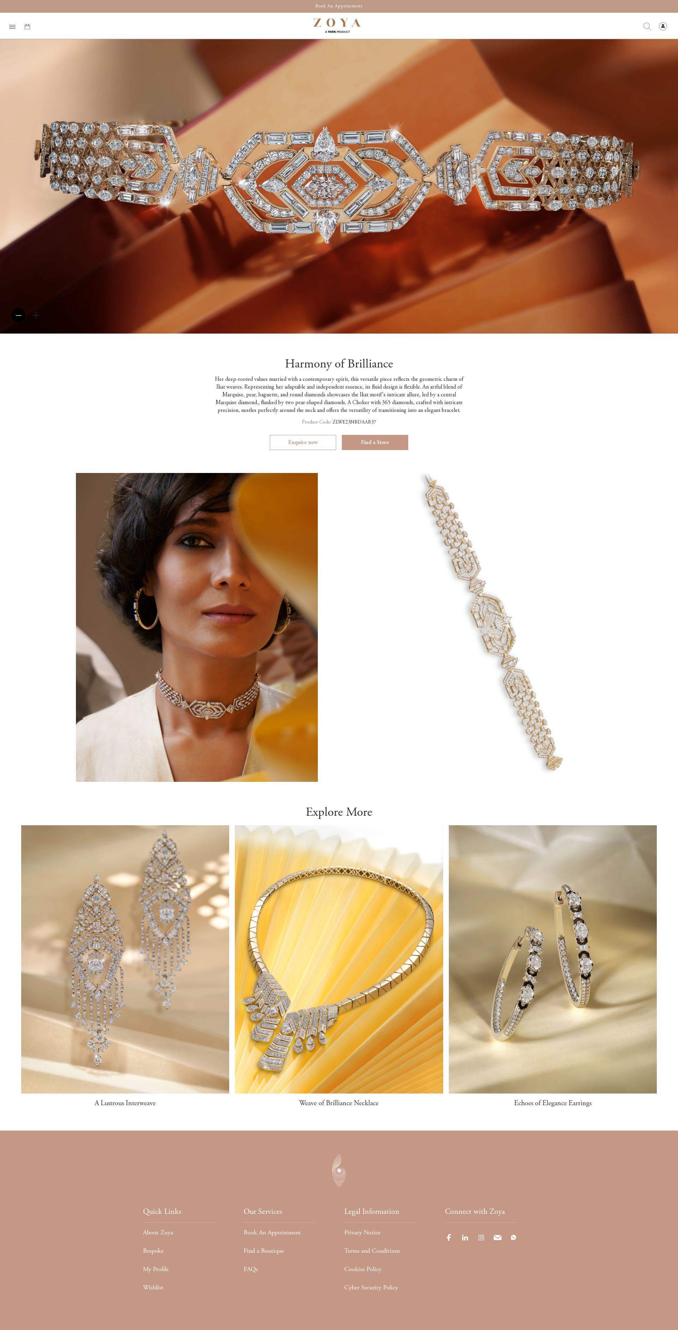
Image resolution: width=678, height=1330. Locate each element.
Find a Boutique (264, 1251)
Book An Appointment (272, 1232)
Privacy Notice (362, 1232)
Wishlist (153, 1287)
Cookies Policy (362, 1269)
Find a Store (375, 442)
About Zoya (158, 1232)
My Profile (155, 1269)
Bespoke (153, 1251)
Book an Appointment (339, 6)
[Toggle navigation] (12, 25)
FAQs (251, 1269)
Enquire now (303, 442)
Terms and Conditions (372, 1251)
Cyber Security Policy (371, 1287)
